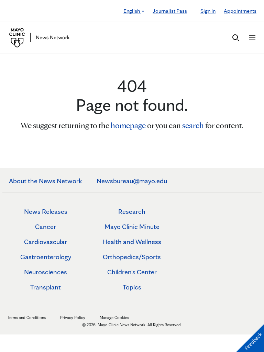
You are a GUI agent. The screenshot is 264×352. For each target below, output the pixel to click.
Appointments (240, 11)
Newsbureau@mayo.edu (132, 181)
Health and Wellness (131, 242)
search (193, 125)
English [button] (132, 11)
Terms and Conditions (27, 317)
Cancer (45, 226)
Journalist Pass (170, 11)
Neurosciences (45, 272)
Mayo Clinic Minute (132, 226)
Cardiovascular (45, 242)
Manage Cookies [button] (114, 317)
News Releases (45, 211)
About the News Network (45, 181)
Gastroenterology (45, 257)
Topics (132, 287)
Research (131, 211)
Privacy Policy (72, 317)
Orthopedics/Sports (132, 257)
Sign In (208, 11)
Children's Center (132, 272)
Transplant (45, 287)
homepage (128, 125)
